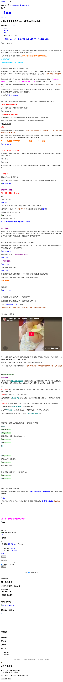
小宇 (2, 534)
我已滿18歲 (4, 678)
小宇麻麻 (6, 12)
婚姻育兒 (14, 25)
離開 (9, 678)
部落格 (6, 30)
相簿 (5, 28)
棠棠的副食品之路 (12, 95)
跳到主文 (3, 17)
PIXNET (19, 659)
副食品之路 (14, 550)
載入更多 (3, 556)
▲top (2, 553)
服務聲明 (47, 659)
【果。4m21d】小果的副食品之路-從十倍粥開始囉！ (27, 39)
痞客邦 (10, 544)
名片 (5, 32)
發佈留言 (3, 566)
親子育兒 (13, 548)
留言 (13, 544)
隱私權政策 (40, 659)
